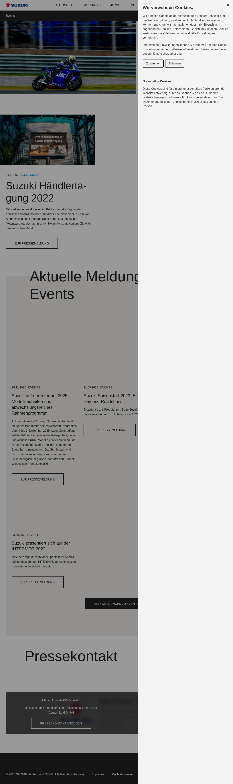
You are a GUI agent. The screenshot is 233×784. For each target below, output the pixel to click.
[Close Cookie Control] (228, 5)
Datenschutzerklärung (167, 53)
